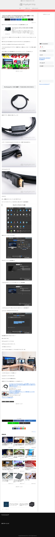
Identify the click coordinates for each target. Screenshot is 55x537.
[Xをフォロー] (15, 428)
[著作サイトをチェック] (13, 428)
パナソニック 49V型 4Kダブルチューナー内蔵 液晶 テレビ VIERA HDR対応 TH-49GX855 (22, 392)
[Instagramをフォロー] (19, 428)
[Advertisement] (10, 78)
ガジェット (7, 401)
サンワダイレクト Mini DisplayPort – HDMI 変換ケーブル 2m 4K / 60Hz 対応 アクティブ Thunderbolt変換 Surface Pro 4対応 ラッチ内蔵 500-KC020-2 (22, 384)
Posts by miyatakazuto (44, 84)
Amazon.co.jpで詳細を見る (14, 390)
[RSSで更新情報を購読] (25, 428)
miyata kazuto (5, 514)
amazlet (14, 393)
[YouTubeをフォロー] (21, 428)
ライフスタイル (12, 401)
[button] (30, 19)
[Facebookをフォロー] (17, 428)
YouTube (4, 401)
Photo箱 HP (41, 59)
